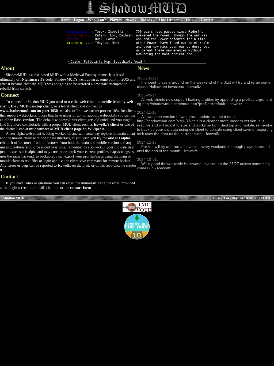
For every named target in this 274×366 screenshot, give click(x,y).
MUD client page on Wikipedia (79, 129)
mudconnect (39, 129)
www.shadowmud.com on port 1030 (29, 111)
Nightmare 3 (32, 79)
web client (87, 101)
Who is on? (97, 20)
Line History (169, 20)
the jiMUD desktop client (31, 106)
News (129, 20)
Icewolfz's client (106, 124)
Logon (79, 20)
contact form (80, 187)
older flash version (19, 120)
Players (115, 20)
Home (65, 20)
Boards (146, 20)
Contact (207, 20)
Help (190, 20)
